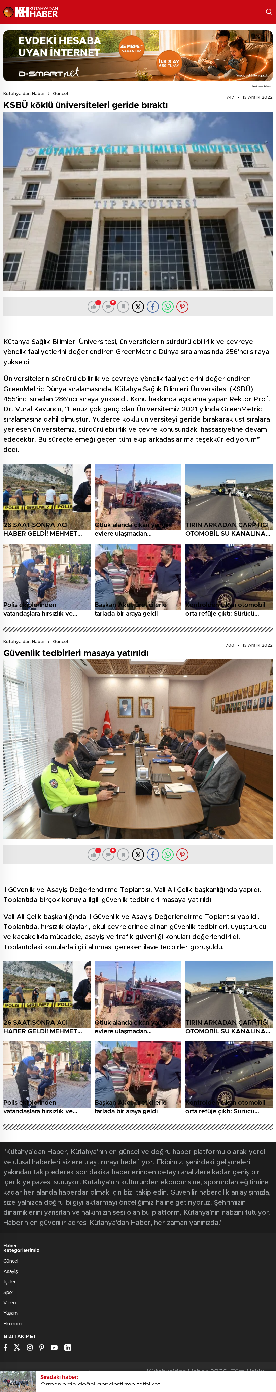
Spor (8, 1292)
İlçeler (9, 1282)
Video (9, 1303)
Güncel (60, 94)
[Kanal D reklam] (138, 55)
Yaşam (10, 1313)
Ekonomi (12, 1324)
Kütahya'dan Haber (24, 94)
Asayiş (10, 1271)
